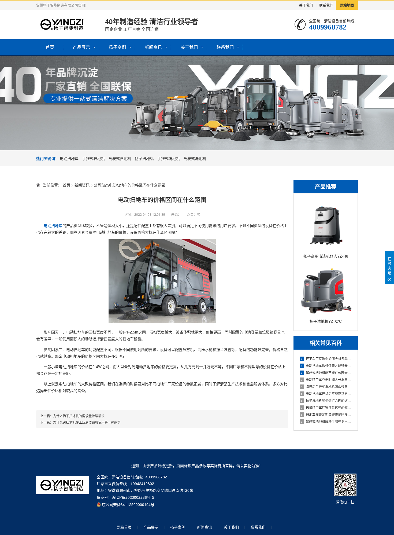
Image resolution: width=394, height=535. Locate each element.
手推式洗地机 (168, 158)
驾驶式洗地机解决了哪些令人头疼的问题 (326, 421)
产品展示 (81, 47)
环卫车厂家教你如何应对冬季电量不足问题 (326, 358)
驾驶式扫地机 (120, 158)
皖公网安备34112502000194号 (128, 504)
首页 (50, 47)
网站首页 (124, 527)
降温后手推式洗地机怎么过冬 (324, 386)
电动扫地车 (69, 158)
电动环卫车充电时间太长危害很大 (326, 379)
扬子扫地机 (144, 158)
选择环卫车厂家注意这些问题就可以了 (326, 407)
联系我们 (326, 5)
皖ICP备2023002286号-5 (133, 497)
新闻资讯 (153, 47)
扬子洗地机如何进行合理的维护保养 (326, 400)
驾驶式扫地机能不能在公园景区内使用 (326, 372)
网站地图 (347, 5)
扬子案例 (117, 47)
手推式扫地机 (93, 158)
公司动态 (101, 185)
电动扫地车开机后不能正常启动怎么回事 (326, 393)
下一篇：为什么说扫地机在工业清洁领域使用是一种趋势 (80, 422)
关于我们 (306, 5)
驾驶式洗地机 (195, 158)
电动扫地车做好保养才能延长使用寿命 (326, 365)
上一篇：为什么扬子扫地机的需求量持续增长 (72, 415)
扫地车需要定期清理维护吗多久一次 (326, 414)
